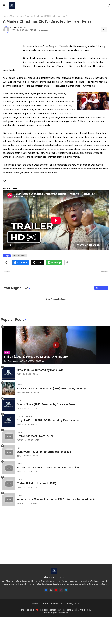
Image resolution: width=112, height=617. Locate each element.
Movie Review (16, 16)
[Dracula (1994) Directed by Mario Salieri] (8, 373)
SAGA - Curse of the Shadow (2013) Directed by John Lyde (52, 388)
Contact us (56, 603)
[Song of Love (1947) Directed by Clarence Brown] (8, 404)
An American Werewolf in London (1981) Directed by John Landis (56, 499)
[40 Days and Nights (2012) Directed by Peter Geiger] (8, 467)
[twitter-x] (51, 590)
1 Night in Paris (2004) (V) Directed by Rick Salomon (48, 420)
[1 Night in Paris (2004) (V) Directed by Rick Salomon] (8, 420)
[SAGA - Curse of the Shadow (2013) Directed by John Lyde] (8, 388)
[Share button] (67, 262)
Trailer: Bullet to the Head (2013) (36, 483)
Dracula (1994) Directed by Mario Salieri (41, 370)
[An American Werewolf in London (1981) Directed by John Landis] (8, 499)
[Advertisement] (56, 537)
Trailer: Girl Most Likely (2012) (35, 436)
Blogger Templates (49, 610)
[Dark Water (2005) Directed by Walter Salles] (8, 452)
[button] (109, 5)
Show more (101, 288)
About (45, 603)
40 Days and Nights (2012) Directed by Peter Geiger (48, 467)
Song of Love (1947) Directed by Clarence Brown (46, 404)
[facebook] (46, 590)
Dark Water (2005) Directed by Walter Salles (44, 451)
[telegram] (66, 590)
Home (5, 16)
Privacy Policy (73, 603)
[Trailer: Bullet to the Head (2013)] (8, 483)
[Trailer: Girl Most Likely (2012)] (8, 436)
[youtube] (56, 590)
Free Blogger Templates (56, 612)
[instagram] (61, 590)
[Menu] (4, 5)
